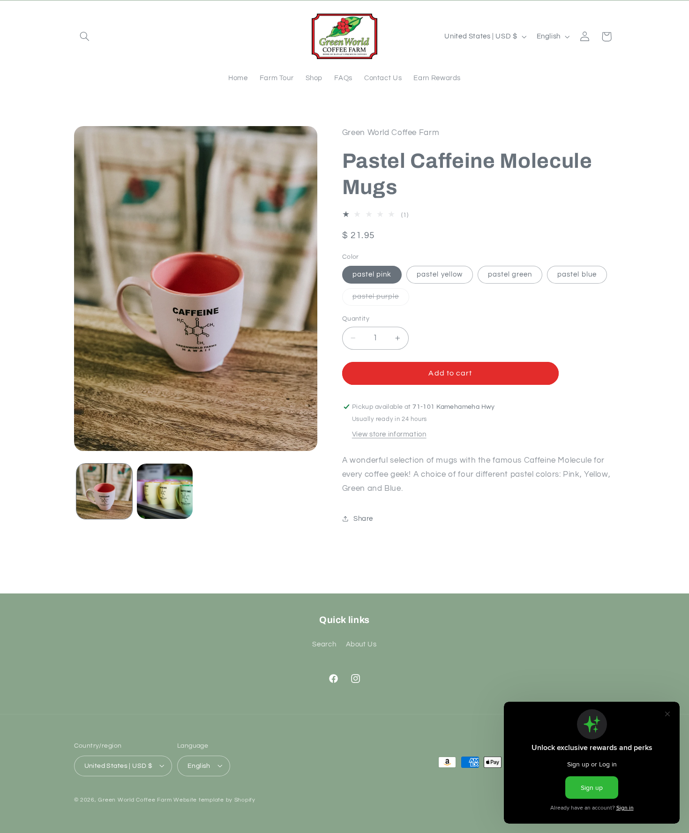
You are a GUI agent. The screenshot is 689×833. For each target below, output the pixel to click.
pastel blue (577, 274)
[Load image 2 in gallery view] (165, 491)
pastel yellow (440, 274)
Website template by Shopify (214, 799)
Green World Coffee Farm (135, 799)
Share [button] (363, 518)
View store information (389, 434)
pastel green (510, 274)
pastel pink (372, 274)
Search (324, 643)
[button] (85, 36)
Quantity (355, 318)
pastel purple (381, 299)
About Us (361, 643)
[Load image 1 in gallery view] (104, 491)
